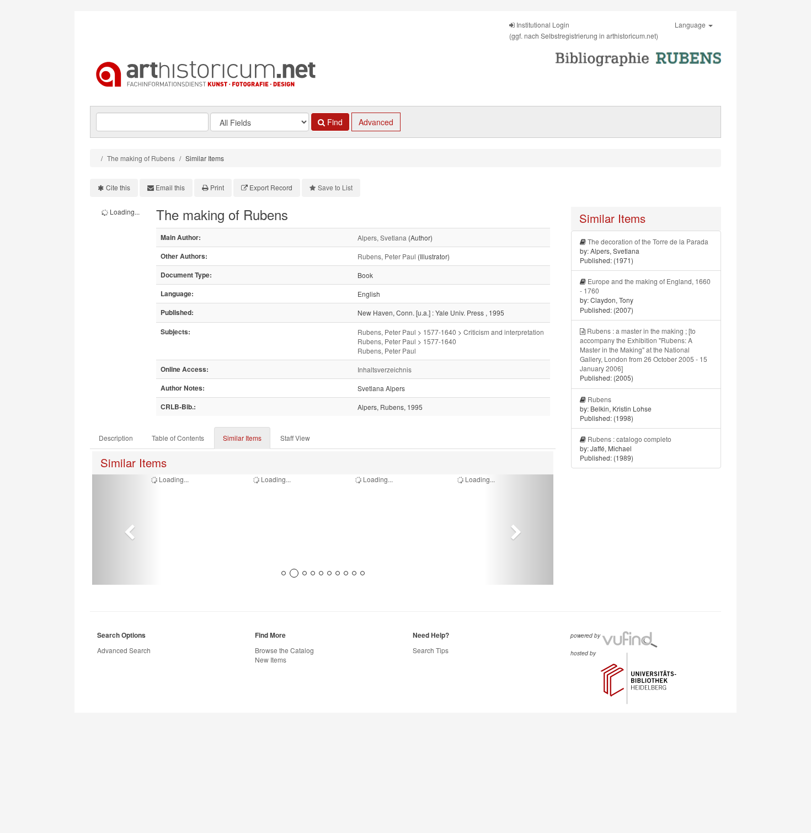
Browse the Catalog (284, 650)
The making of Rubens (141, 158)
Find (334, 121)
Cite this (118, 187)
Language (691, 24)
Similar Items (242, 437)
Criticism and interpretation (503, 332)
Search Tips (431, 650)
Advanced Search (124, 650)
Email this (170, 187)
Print (217, 187)
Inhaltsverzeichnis (385, 369)
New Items (270, 659)
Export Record (270, 187)
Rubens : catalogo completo (629, 439)
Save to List (335, 187)
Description (116, 437)
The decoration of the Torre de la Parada (648, 241)
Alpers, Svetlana (382, 237)
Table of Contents (178, 437)
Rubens (599, 399)
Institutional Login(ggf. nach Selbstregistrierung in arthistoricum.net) (583, 30)
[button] (126, 529)
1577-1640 (439, 332)
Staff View (295, 437)
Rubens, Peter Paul (387, 256)
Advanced (376, 121)
